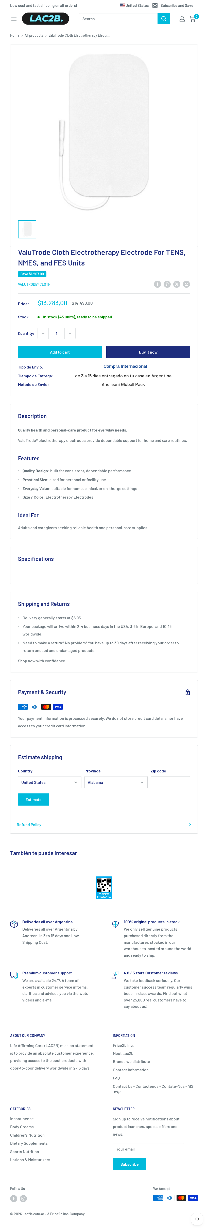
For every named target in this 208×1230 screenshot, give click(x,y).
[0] (192, 19)
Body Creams (22, 1126)
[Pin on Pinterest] (167, 284)
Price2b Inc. (123, 1045)
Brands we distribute (131, 1061)
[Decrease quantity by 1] (43, 333)
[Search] (164, 18)
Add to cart (60, 352)
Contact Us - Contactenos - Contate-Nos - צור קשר (153, 1089)
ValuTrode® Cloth (34, 284)
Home (15, 35)
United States (137, 5)
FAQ (116, 1077)
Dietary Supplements (29, 1143)
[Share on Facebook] (157, 284)
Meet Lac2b (123, 1053)
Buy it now (148, 352)
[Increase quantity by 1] (70, 333)
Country (25, 770)
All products (34, 35)
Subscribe (129, 1164)
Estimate (34, 799)
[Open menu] (13, 19)
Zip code (158, 770)
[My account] (182, 19)
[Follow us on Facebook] (13, 1198)
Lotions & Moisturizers (30, 1159)
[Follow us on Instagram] (23, 1198)
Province (92, 770)
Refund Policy (29, 824)
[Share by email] (186, 284)
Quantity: (26, 333)
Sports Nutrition (24, 1151)
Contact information (131, 1069)
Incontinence (22, 1118)
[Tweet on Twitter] (176, 284)
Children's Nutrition (27, 1135)
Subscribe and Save (177, 5)
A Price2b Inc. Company (66, 1214)
